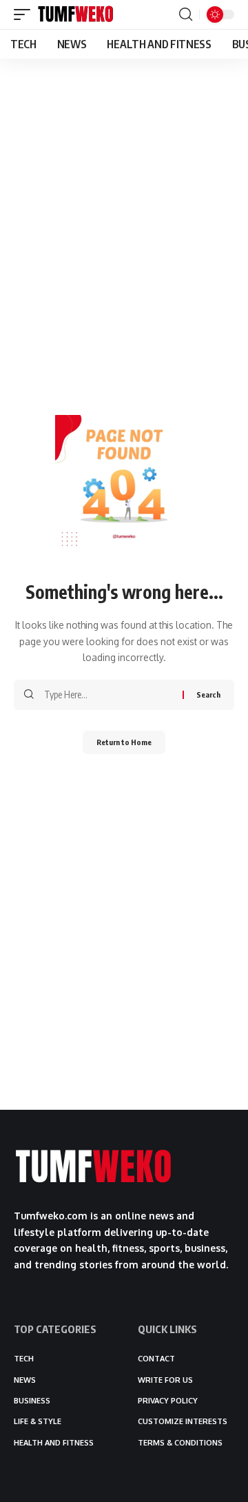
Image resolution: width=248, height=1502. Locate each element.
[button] (25, 14)
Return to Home (124, 742)
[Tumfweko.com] (75, 14)
